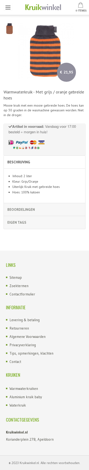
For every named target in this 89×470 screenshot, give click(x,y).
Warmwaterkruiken (23, 388)
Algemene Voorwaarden (27, 336)
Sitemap (15, 277)
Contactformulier (22, 294)
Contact (15, 361)
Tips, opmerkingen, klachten (31, 353)
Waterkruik (17, 405)
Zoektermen (18, 286)
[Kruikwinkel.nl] (44, 7)
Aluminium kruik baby (25, 397)
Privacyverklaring (22, 345)
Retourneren (19, 328)
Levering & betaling (24, 320)
